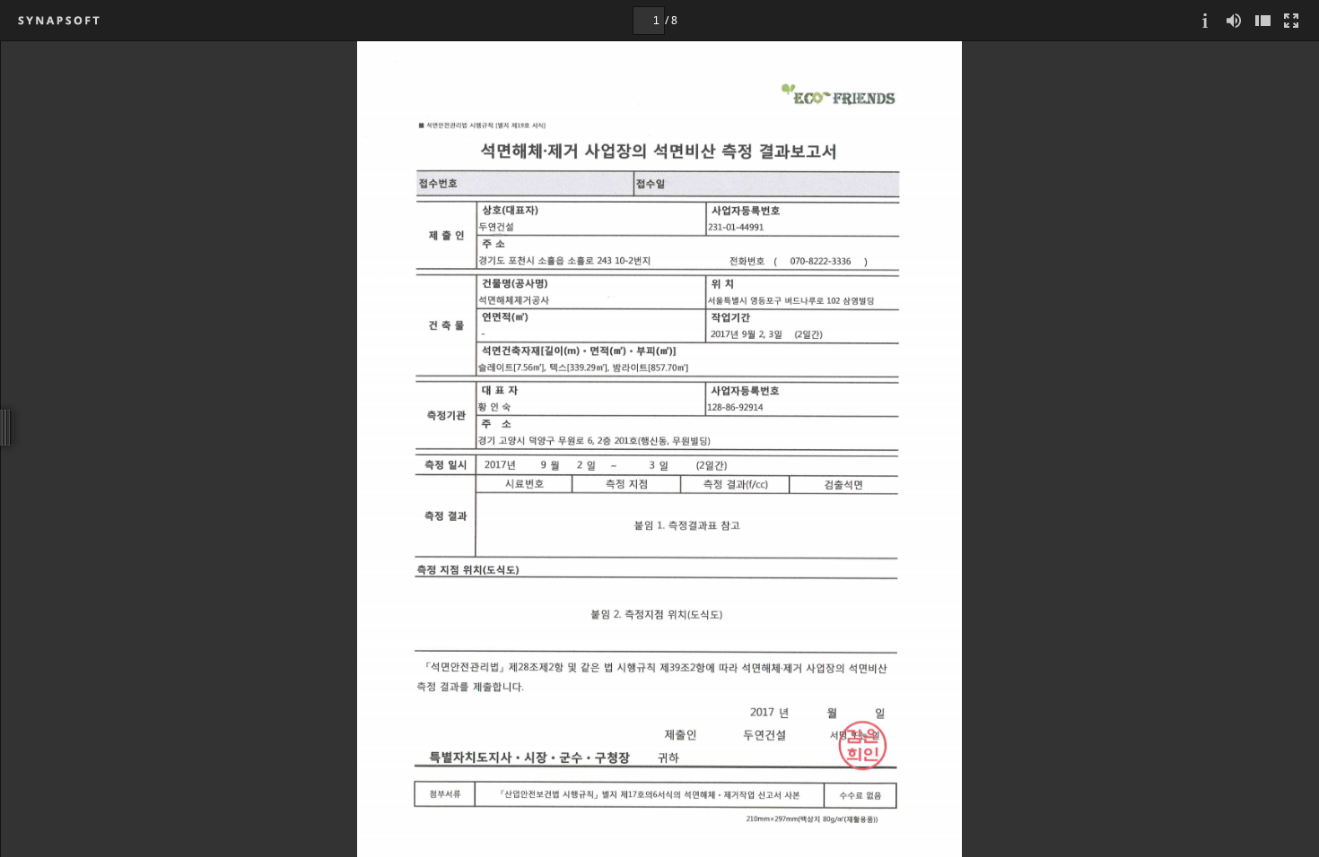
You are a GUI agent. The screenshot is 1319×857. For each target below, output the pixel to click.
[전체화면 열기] (1291, 20)
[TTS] (1233, 20)
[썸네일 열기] (1262, 20)
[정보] (1205, 20)
